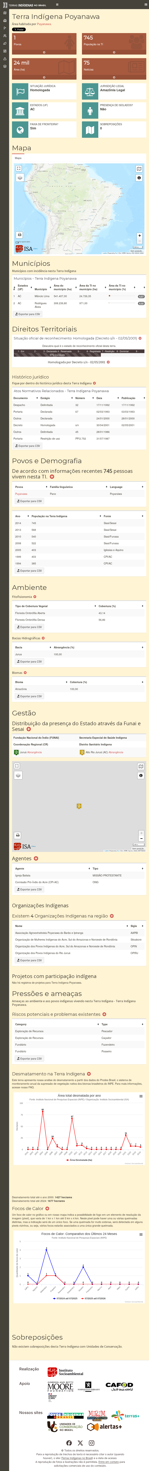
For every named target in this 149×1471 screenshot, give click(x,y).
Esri (116, 253)
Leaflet (105, 253)
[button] (57, 4)
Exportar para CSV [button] (29, 314)
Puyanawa (44, 24)
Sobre (35, 248)
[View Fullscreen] (18, 168)
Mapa (18, 158)
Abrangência (34, 752)
